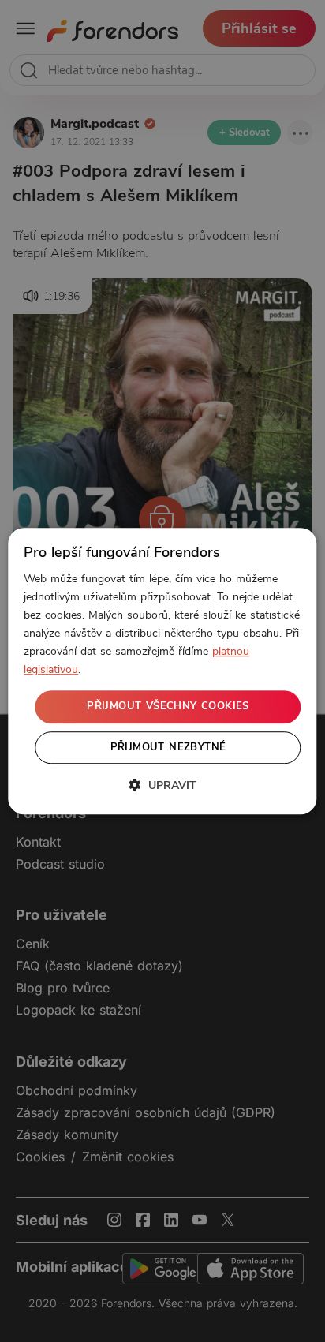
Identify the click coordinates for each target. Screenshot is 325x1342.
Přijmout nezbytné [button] (168, 747)
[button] (162, 785)
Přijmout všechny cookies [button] (168, 707)
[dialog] (162, 671)
